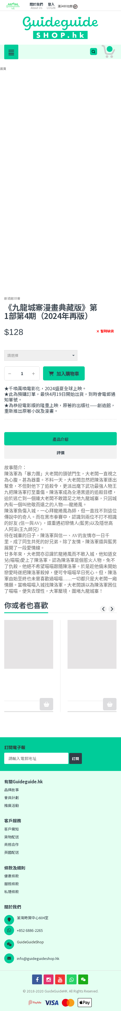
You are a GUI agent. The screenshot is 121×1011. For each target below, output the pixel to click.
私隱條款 (11, 891)
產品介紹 (60, 439)
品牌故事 (11, 789)
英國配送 (11, 852)
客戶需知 (11, 829)
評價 (60, 452)
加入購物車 (68, 374)
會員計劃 (11, 797)
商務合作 (11, 844)
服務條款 (11, 883)
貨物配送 (11, 836)
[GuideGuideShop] (13, 8)
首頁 (3, 68)
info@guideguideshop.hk (38, 958)
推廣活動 (11, 805)
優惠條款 (11, 875)
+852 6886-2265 (30, 930)
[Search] (93, 51)
